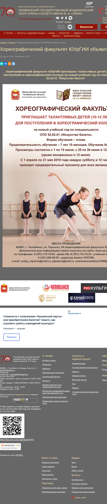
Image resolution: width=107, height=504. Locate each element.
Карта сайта (80, 497)
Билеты (56, 36)
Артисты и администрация (30, 33)
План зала (46, 471)
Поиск (61, 27)
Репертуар (64, 33)
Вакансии (86, 26)
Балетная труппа (79, 380)
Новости (78, 33)
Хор (73, 384)
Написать (12, 337)
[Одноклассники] (9, 63)
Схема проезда (48, 467)
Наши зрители (48, 475)
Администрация (78, 363)
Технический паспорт (51, 377)
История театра (48, 360)
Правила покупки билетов (82, 488)
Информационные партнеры (53, 492)
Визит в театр (94, 33)
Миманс (75, 388)
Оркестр (75, 372)
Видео (74, 467)
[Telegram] (13, 63)
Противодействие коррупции (54, 397)
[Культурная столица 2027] (55, 288)
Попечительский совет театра (54, 488)
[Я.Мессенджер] (1, 63)
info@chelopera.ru (7, 370)
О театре (8, 33)
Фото (74, 462)
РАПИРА (19, 455)
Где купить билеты (79, 484)
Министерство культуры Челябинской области (36, 7)
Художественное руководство (85, 368)
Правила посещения (50, 462)
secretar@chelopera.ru (19, 374)
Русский (59, 22)
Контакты (46, 381)
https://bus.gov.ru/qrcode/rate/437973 (17, 439)
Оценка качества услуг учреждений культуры (52, 386)
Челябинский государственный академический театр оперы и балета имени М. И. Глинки (26, 359)
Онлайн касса (77, 480)
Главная (3, 43)
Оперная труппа (79, 376)
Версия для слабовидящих (70, 27)
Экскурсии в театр (49, 479)
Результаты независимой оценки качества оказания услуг (56, 392)
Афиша (51, 33)
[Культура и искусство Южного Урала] (47, 298)
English (68, 22)
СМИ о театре (77, 471)
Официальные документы (53, 373)
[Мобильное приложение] (81, 298)
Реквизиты (46, 364)
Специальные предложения (83, 492)
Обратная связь (72, 36)
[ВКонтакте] (5, 63)
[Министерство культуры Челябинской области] (15, 288)
